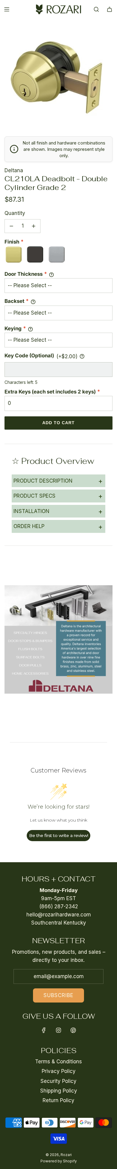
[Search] (96, 9)
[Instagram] (58, 1030)
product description (58, 481)
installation (58, 511)
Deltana (13, 170)
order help (58, 526)
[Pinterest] (73, 1030)
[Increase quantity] (33, 226)
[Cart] (109, 9)
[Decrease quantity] (11, 226)
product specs (58, 496)
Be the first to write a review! (58, 835)
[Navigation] (6, 9)
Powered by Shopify (58, 1161)
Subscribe (59, 995)
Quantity (14, 213)
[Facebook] (43, 1030)
